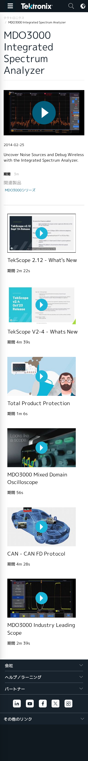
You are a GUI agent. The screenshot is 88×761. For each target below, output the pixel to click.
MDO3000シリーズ (20, 190)
